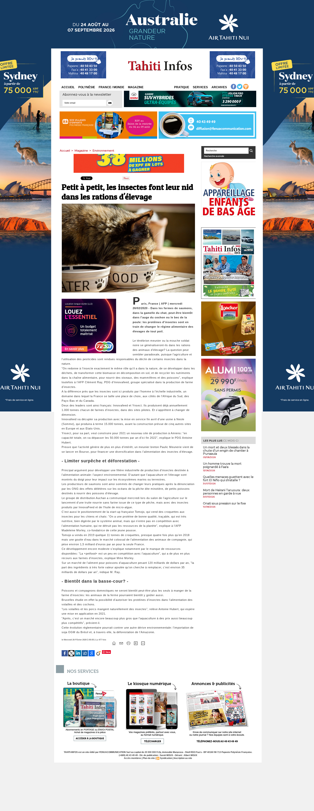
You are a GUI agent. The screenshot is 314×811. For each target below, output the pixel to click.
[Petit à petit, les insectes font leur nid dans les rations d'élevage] (128, 205)
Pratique (181, 87)
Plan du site (149, 758)
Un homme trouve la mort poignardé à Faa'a (222, 465)
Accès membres (132, 758)
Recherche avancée (214, 156)
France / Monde (111, 87)
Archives (219, 87)
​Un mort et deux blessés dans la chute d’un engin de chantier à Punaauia (226, 450)
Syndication (166, 758)
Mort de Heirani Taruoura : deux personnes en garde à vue (226, 491)
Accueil (68, 87)
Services (200, 87)
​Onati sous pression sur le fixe (224, 503)
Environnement (103, 150)
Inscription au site (183, 758)
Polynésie (86, 87)
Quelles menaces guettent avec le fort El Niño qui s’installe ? (228, 478)
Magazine (136, 87)
